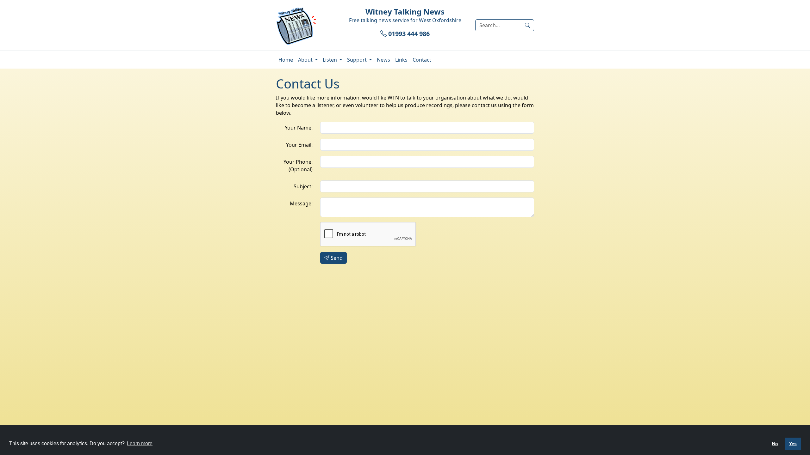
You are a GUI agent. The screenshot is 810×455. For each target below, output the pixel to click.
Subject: (303, 186)
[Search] (527, 25)
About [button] (306, 59)
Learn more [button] (140, 443)
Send (337, 257)
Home (285, 59)
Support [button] (357, 59)
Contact (422, 59)
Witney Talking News (405, 11)
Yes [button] (793, 443)
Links (401, 59)
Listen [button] (330, 59)
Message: (301, 203)
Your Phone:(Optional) (298, 165)
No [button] (775, 443)
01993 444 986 (408, 33)
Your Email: (299, 144)
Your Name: (299, 127)
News (383, 59)
